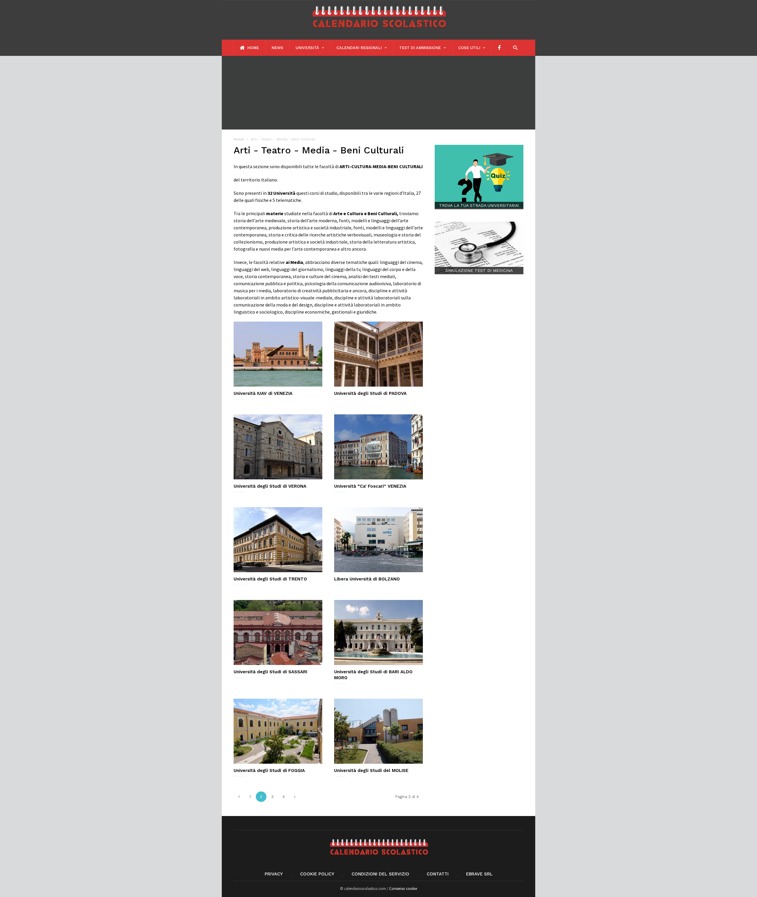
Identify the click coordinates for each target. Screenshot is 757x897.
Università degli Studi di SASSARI (270, 671)
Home (252, 48)
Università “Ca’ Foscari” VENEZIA (370, 486)
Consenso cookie (403, 888)
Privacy (274, 874)
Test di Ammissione (420, 48)
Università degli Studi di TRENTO (270, 579)
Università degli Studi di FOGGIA (269, 770)
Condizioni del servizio (380, 874)
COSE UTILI (469, 48)
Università (307, 48)
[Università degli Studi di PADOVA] (378, 354)
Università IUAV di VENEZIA (263, 393)
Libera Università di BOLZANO (367, 579)
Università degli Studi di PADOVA (370, 393)
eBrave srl (479, 874)
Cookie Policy (317, 874)
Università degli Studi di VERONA (270, 486)
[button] (513, 47)
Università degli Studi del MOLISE (371, 770)
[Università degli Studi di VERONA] (278, 446)
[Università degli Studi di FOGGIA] (278, 731)
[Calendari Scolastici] (378, 30)
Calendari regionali (359, 48)
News (277, 48)
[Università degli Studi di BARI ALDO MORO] (378, 632)
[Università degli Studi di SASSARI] (278, 632)
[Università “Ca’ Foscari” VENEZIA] (378, 446)
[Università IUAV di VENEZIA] (278, 354)
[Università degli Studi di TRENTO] (278, 539)
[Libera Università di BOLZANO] (378, 539)
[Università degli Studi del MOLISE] (378, 731)
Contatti (438, 874)
